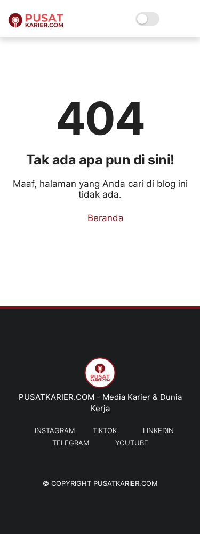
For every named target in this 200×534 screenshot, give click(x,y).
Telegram (70, 442)
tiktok (105, 430)
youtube (131, 442)
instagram (55, 430)
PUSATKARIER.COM (125, 483)
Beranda (104, 218)
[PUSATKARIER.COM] (35, 24)
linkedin (158, 430)
